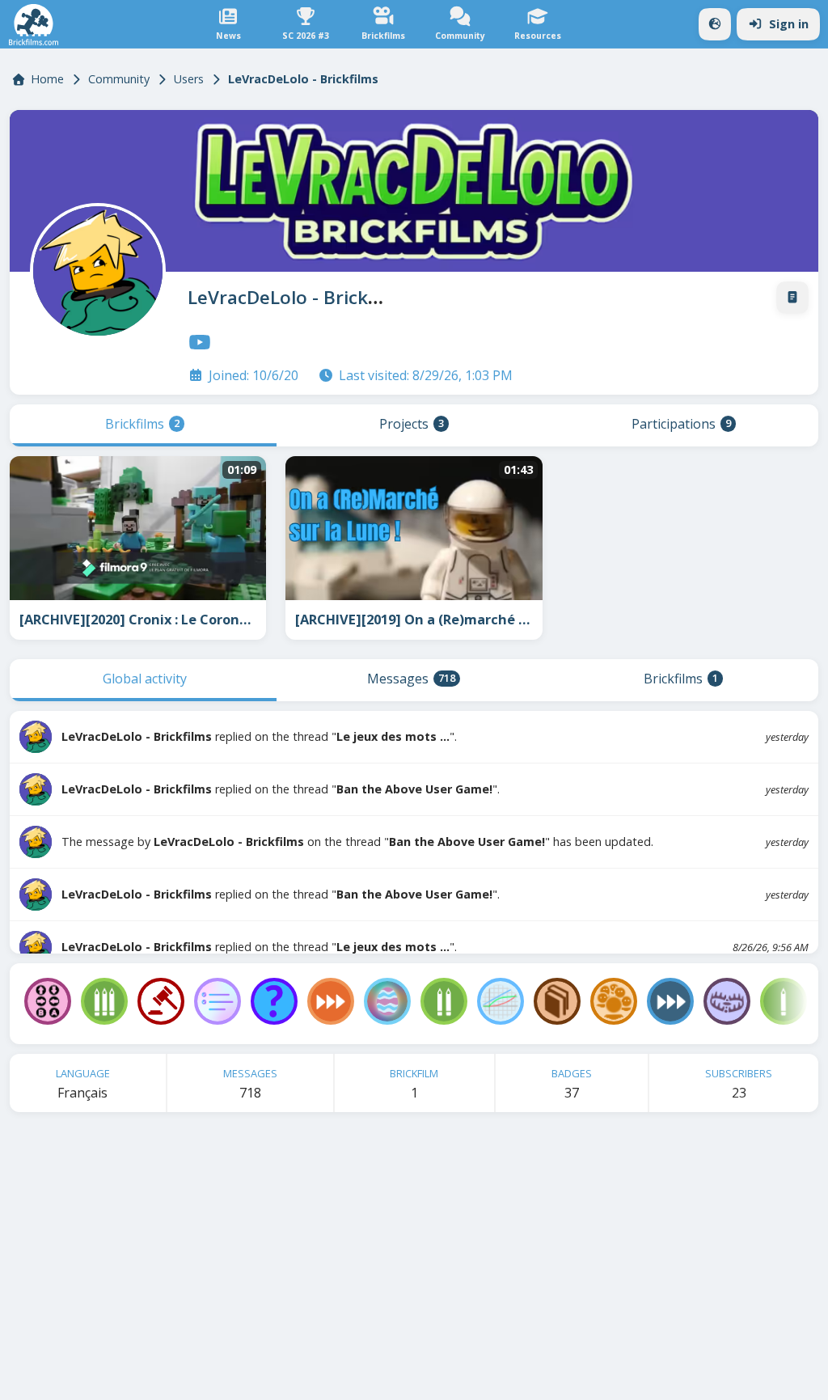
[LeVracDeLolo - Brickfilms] (94, 267)
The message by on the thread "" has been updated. (357, 841)
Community (119, 79)
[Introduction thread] (792, 297)
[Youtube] (200, 342)
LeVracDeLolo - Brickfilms (299, 297)
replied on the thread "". (259, 736)
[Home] (33, 24)
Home (47, 79)
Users (189, 79)
